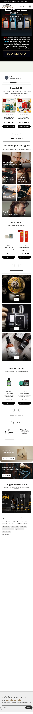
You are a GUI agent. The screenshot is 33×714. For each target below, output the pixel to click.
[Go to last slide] (14, 133)
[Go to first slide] (19, 410)
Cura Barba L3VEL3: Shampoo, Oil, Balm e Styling (15, 517)
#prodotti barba (19, 529)
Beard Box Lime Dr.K (8, 117)
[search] (21, 6)
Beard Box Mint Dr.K (24, 117)
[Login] (24, 6)
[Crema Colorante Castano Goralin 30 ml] (9, 236)
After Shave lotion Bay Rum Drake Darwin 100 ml (9, 395)
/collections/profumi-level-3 (7, 10)
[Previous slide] (14, 265)
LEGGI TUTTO (5, 534)
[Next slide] (19, 133)
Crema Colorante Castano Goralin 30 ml (9, 248)
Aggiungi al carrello (9, 126)
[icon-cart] (26, 6)
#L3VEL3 (5, 529)
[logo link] (9, 431)
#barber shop (14, 526)
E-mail (4, 707)
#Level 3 (11, 529)
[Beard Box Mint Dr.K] (24, 105)
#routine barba (6, 531)
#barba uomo (6, 526)
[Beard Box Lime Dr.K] (9, 105)
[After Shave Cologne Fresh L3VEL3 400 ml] (24, 382)
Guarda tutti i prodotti (16, 138)
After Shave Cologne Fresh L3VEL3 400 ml (24, 394)
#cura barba (23, 526)
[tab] (7, 70)
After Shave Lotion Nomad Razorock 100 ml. (24, 249)
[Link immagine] (16, 160)
